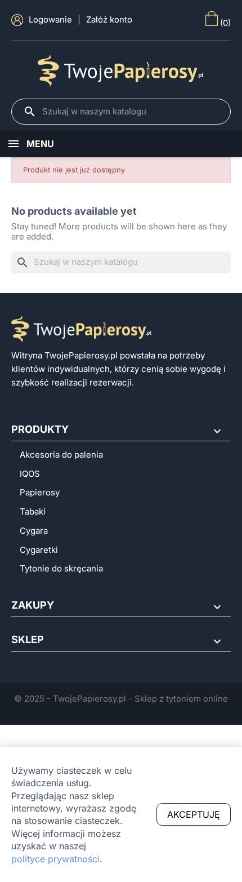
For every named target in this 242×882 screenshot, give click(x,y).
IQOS (30, 474)
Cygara (34, 531)
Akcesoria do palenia (61, 455)
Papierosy (40, 492)
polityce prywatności (55, 859)
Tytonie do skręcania (61, 569)
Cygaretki (39, 550)
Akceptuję (193, 814)
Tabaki (33, 512)
